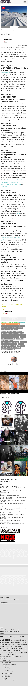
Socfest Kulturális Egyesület (10, 679)
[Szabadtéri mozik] (7, 406)
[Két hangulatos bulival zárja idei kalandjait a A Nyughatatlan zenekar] (21, 437)
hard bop (14, 328)
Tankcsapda (13, 648)
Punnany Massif (16, 646)
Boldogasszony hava (6, 326)
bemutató (7, 651)
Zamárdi (19, 637)
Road (6, 648)
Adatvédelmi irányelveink (13, 631)
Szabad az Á (23, 342)
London (3, 335)
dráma (16, 651)
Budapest (7, 636)
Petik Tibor (14, 364)
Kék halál (14, 333)
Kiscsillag (7, 646)
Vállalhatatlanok (6, 349)
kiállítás (1, 654)
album (2, 651)
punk (17, 337)
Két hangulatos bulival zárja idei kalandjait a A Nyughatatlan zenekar (13, 508)
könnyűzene (21, 333)
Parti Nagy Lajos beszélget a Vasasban (11, 503)
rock (16, 657)
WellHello (21, 648)
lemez (5, 654)
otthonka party (5, 337)
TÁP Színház (10, 346)
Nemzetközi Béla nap (20, 335)
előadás (2, 652)
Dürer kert (21, 642)
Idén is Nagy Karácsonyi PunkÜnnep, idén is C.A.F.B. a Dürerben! (13, 498)
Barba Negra (4, 642)
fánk (18, 213)
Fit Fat (17, 238)
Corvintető (22, 322)
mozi (21, 654)
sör (22, 656)
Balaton (24, 640)
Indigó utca (4, 329)
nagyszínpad (3, 656)
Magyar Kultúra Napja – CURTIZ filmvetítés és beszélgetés (13, 515)
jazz (10, 329)
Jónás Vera (14, 329)
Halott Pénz (20, 644)
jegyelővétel (23, 653)
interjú (18, 652)
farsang (22, 326)
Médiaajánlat (7, 676)
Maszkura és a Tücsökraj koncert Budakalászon (10, 521)
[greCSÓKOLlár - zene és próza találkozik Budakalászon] (7, 422)
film (6, 652)
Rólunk (5, 678)
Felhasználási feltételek (9, 672)
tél (15, 346)
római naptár (19, 338)
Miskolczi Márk (10, 335)
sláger (19, 656)
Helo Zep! (4, 187)
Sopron (14, 637)
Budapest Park (13, 642)
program (13, 337)
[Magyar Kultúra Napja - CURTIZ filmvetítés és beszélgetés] (7, 453)
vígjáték (6, 658)
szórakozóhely (13, 344)
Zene (8, 670)
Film (8, 667)
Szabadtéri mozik (5, 481)
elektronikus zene (22, 650)
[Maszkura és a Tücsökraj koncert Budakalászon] (21, 453)
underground (20, 346)
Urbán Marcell (5, 347)
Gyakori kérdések (8, 673)
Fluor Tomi (8, 328)
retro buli (22, 337)
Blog (5, 665)
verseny (2, 658)
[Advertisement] (13, 319)
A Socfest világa (8, 662)
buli (12, 650)
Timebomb (3, 346)
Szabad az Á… (7, 231)
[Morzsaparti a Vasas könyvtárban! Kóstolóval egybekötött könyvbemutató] (7, 468)
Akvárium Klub (15, 640)
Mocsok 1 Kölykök (6, 324)
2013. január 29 (23, 27)
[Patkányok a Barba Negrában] (21, 406)
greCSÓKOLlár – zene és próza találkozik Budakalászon (12, 491)
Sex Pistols (3, 340)
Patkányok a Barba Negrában (9, 486)
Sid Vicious (10, 340)
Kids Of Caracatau (7, 238)
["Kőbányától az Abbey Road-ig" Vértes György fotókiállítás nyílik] (21, 468)
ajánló (25, 648)
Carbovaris (16, 326)
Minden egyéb (4, 322)
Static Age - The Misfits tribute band (10, 342)
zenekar (14, 349)
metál (19, 654)
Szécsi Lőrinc (4, 344)
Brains (13, 644)
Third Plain (6, 73)
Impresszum (7, 675)
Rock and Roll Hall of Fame (8, 338)
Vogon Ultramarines (14, 184)
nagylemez (25, 654)
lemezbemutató (12, 654)
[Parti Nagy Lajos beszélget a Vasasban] (7, 437)
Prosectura (11, 180)
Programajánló (5, 27)
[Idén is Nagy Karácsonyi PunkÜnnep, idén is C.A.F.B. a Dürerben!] (21, 422)
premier (9, 657)
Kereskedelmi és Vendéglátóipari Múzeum (11, 331)
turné (25, 656)
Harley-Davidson (12, 652)
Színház (8, 669)
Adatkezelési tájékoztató (10, 664)
